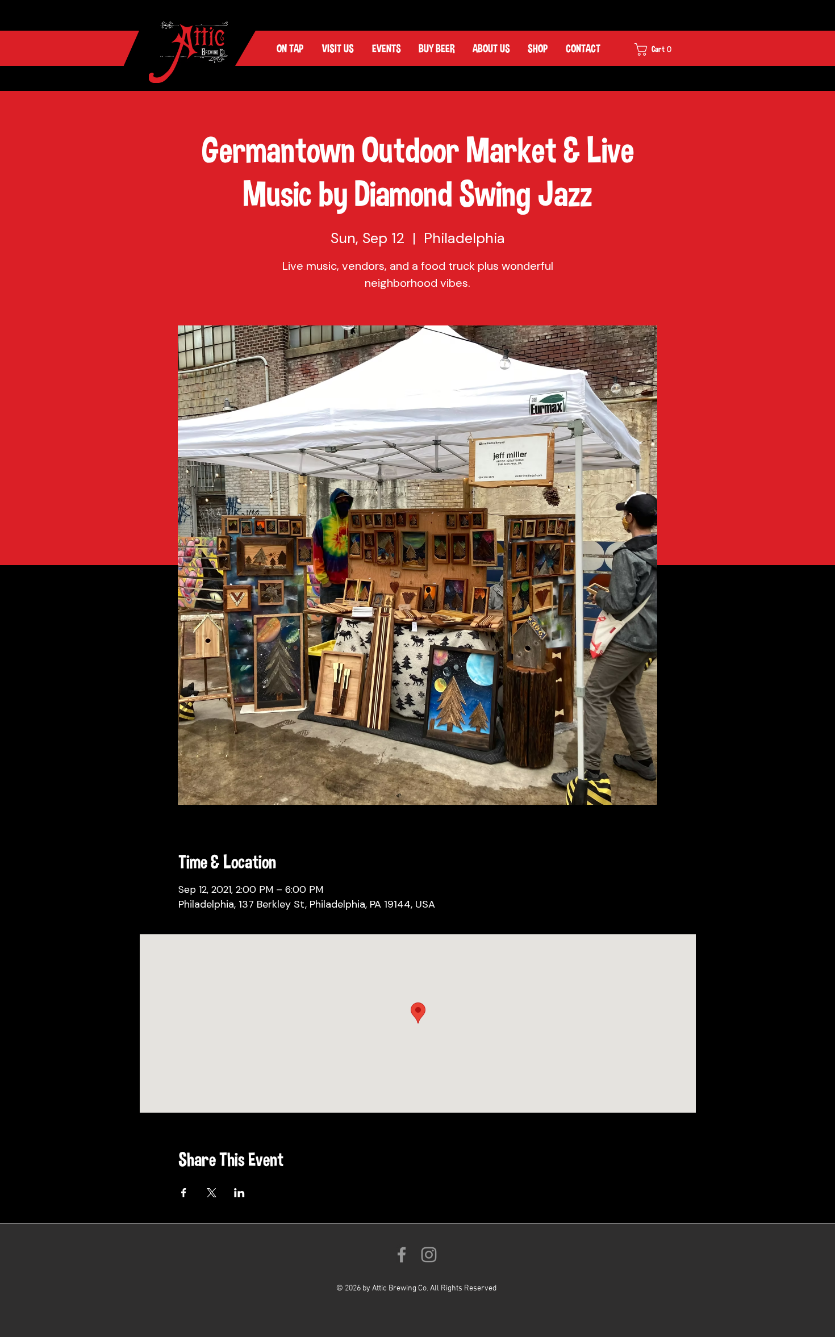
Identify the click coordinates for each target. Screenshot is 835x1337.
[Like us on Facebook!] (401, 1254)
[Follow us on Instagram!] (429, 1254)
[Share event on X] (211, 1192)
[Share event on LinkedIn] (239, 1192)
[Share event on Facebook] (183, 1192)
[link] (660, 49)
